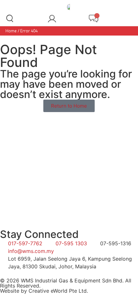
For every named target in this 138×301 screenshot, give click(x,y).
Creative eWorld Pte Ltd (58, 291)
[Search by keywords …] (9, 19)
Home (11, 31)
